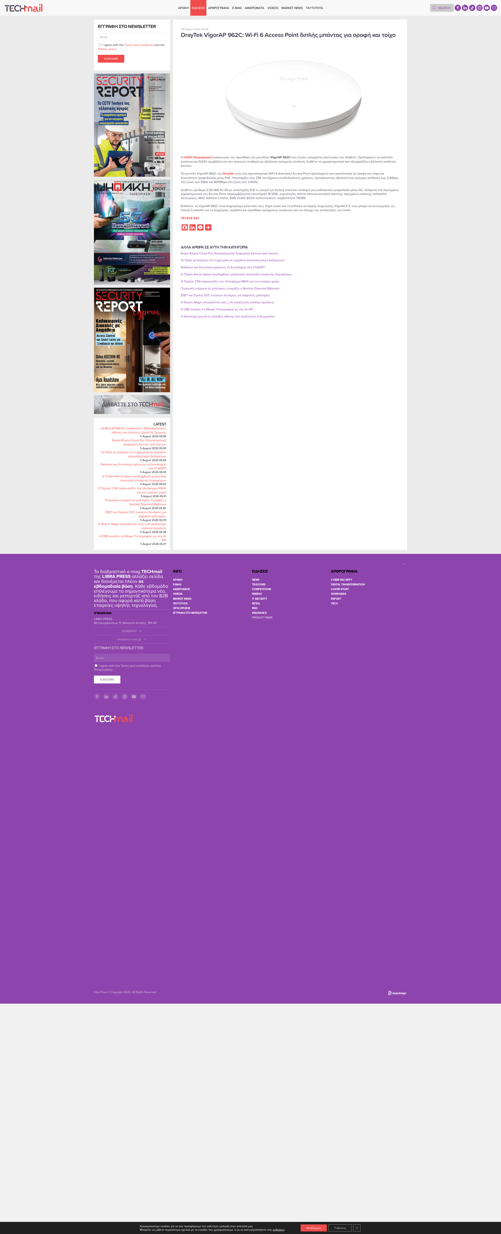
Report (336, 599)
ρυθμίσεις (278, 1229)
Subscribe (111, 59)
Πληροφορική (202, 157)
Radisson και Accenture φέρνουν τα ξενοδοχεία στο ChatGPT (133, 466)
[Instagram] (479, 8)
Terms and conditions (139, 45)
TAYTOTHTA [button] (314, 8)
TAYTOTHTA (180, 603)
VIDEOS (272, 8)
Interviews (338, 594)
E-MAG (237, 8)
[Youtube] (487, 8)
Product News (262, 617)
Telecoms (258, 584)
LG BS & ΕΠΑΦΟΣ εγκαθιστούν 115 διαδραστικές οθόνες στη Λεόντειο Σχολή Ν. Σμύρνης (133, 430)
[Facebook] (458, 8)
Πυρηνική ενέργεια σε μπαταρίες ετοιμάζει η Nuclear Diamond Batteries (135, 502)
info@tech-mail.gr (129, 639)
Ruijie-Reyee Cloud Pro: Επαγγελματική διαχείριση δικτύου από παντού (139, 442)
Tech (334, 603)
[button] (404, 564)
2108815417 (129, 631)
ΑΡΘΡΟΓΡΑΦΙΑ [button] (218, 8)
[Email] (494, 8)
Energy (257, 594)
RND (255, 608)
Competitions (261, 589)
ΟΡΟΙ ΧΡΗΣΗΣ (181, 608)
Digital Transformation (348, 584)
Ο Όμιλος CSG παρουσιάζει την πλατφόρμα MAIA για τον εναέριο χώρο (132, 490)
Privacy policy (107, 49)
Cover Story (340, 589)
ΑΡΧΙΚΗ (183, 8)
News (255, 580)
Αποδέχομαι (313, 1228)
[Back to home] (23, 8)
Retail (256, 603)
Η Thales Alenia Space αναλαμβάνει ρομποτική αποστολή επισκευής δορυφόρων (134, 478)
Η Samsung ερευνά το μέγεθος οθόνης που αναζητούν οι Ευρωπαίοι (228, 316)
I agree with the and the (131, 47)
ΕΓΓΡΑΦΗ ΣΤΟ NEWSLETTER (190, 613)
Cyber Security (341, 580)
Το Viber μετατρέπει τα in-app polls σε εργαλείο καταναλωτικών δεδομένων (133, 454)
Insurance (259, 613)
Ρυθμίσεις (340, 1228)
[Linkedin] (465, 8)
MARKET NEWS (292, 8)
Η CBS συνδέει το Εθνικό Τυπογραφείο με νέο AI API (132, 538)
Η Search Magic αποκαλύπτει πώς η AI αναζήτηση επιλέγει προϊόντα (132, 526)
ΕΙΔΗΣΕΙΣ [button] (198, 8)
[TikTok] (472, 8)
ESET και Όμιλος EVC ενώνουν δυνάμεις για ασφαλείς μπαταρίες (135, 514)
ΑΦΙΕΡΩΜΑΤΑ (254, 8)
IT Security (259, 599)
